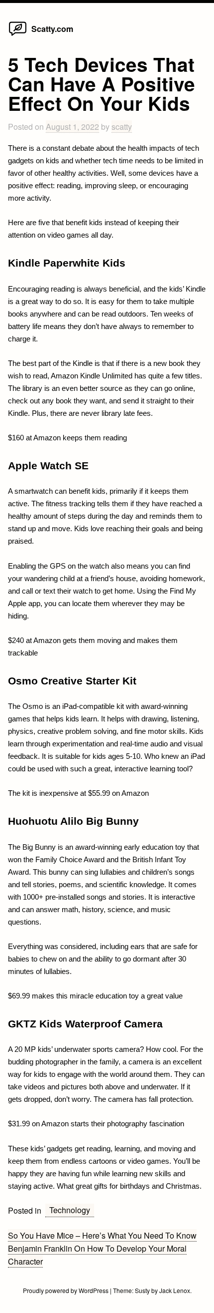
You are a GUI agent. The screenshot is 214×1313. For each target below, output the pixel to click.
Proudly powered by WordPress (66, 1290)
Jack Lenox (174, 1290)
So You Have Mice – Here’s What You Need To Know (102, 1235)
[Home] (17, 35)
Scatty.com (52, 28)
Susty (142, 1290)
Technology (69, 1210)
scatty (121, 126)
